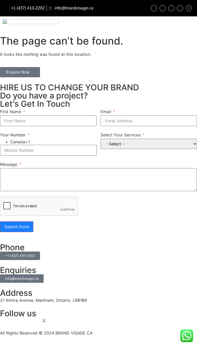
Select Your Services (121, 135)
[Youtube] (180, 8)
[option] (53, 142)
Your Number (13, 135)
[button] (193, 24)
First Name (10, 112)
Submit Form (16, 226)
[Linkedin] (163, 8)
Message (8, 164)
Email (106, 112)
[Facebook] (171, 8)
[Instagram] (154, 8)
